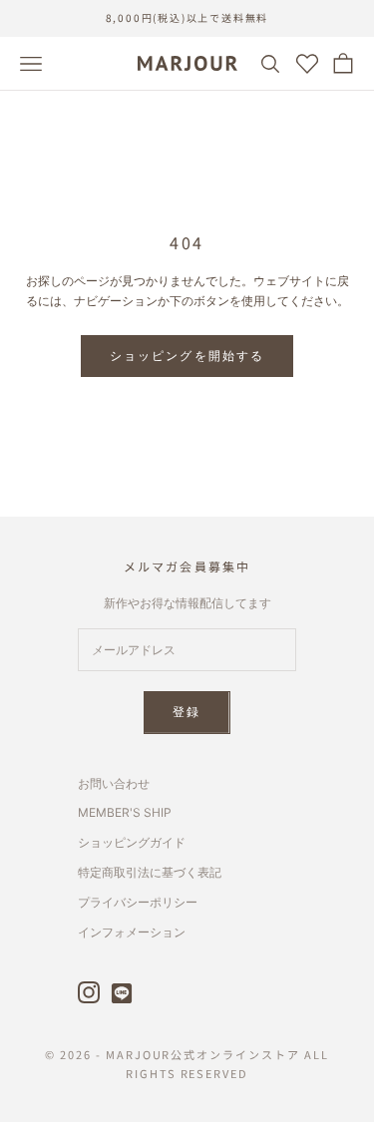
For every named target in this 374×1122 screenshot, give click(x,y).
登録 (186, 711)
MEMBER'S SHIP (125, 812)
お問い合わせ (114, 783)
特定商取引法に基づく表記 (149, 872)
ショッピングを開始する (187, 355)
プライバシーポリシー (137, 902)
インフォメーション (132, 932)
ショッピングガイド (132, 842)
